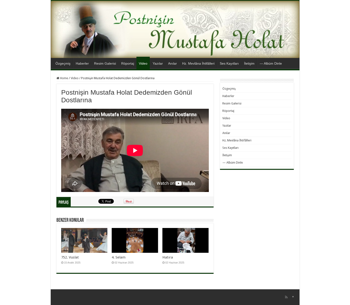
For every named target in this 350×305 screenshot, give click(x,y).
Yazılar (158, 63)
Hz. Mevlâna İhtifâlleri (198, 63)
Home (63, 78)
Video (143, 63)
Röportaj (127, 63)
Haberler (82, 63)
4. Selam (118, 257)
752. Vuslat (70, 257)
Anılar (172, 63)
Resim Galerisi (105, 63)
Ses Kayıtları (229, 63)
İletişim (249, 63)
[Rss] (286, 297)
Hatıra (167, 257)
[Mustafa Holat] (175, 29)
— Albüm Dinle (271, 63)
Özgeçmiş (62, 63)
